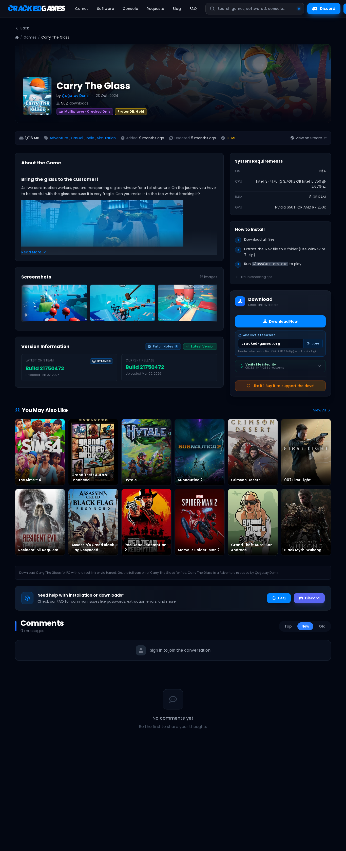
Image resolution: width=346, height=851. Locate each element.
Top (288, 626)
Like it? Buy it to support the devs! (283, 385)
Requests (155, 8)
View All (319, 410)
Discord (327, 8)
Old (322, 626)
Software (105, 8)
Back (25, 28)
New (305, 626)
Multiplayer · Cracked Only (83, 111)
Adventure (59, 138)
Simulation (106, 138)
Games (81, 8)
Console (130, 8)
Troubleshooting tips (256, 277)
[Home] (17, 37)
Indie (90, 138)
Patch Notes (165, 346)
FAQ (193, 8)
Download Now (283, 321)
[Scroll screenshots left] (26, 304)
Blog (176, 8)
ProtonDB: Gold (131, 111)
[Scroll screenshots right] (211, 304)
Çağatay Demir (76, 95)
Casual (77, 138)
